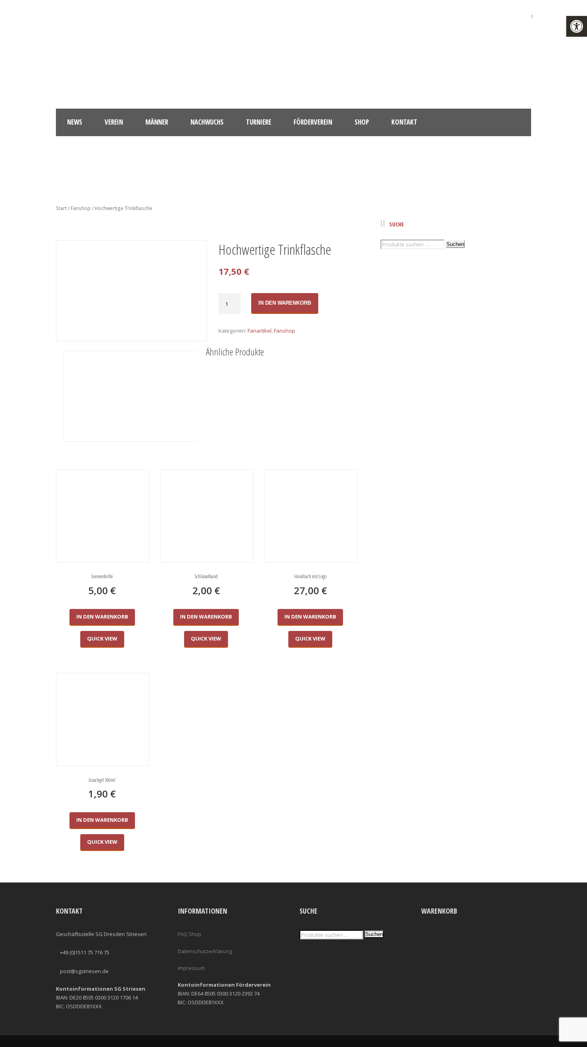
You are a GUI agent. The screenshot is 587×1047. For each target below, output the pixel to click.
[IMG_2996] (131, 290)
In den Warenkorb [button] (102, 616)
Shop (362, 122)
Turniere (258, 122)
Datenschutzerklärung (205, 951)
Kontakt (404, 122)
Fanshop (81, 208)
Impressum (191, 968)
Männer (156, 122)
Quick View (102, 638)
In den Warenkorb (284, 303)
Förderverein (313, 122)
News (74, 122)
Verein (114, 122)
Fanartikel (260, 330)
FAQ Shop (189, 934)
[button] (576, 26)
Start (61, 208)
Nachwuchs (207, 122)
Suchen (455, 244)
